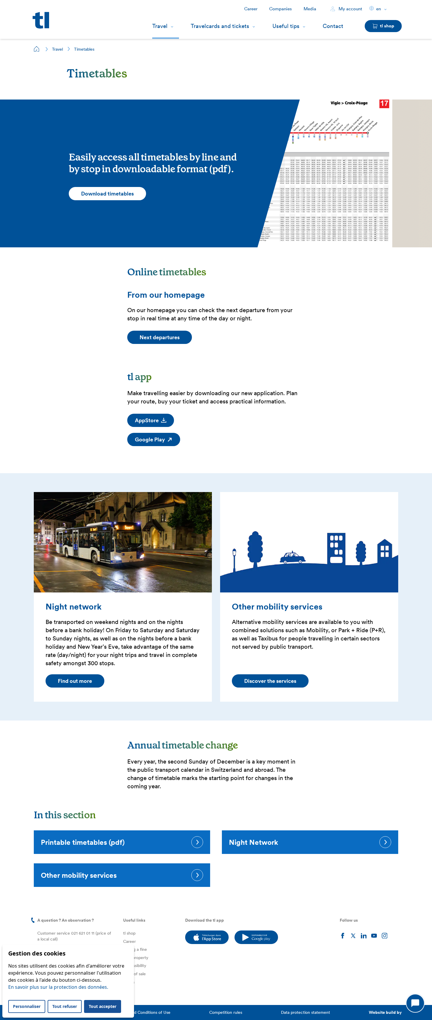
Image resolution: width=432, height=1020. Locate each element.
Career (250, 8)
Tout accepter (102, 1006)
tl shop (129, 933)
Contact (333, 26)
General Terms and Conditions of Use (135, 1012)
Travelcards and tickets (220, 26)
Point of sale (134, 973)
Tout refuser (64, 1006)
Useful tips (285, 26)
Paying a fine (135, 949)
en (378, 8)
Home (37, 49)
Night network (74, 607)
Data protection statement (305, 1012)
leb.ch (129, 982)
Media (310, 8)
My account (349, 8)
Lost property (135, 957)
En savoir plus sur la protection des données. (58, 987)
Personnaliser (27, 1006)
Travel (160, 26)
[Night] (123, 542)
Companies (280, 8)
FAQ (127, 990)
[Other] (309, 542)
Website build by (385, 1012)
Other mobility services (277, 607)
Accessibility (134, 965)
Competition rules (225, 1012)
